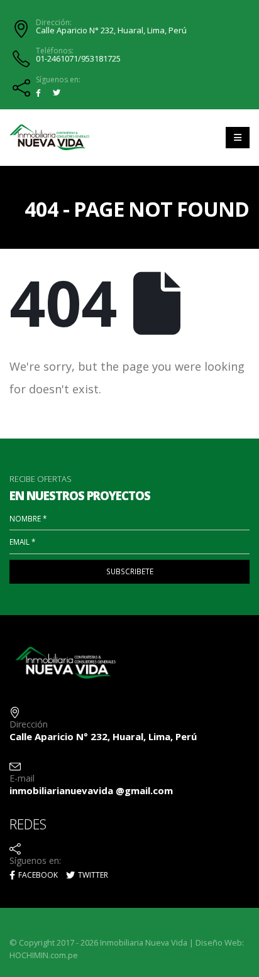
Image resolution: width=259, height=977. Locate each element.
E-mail (22, 778)
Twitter (92, 875)
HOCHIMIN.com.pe (43, 955)
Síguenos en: (58, 80)
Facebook (37, 875)
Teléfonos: (55, 51)
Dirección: (54, 22)
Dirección (28, 724)
